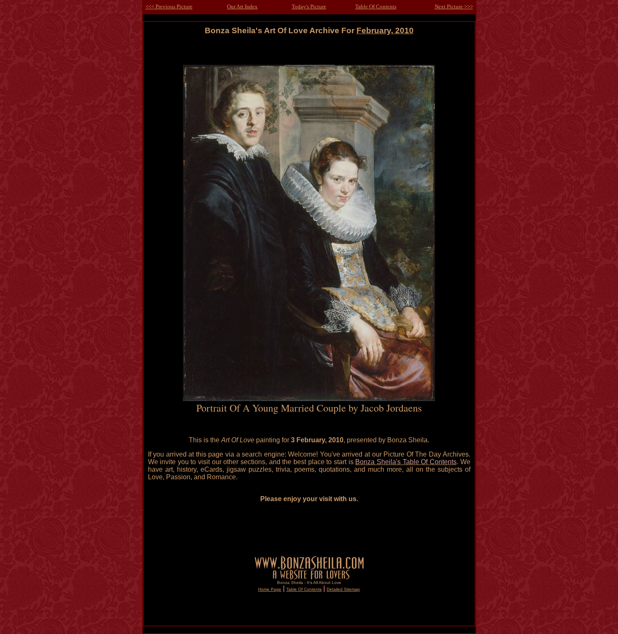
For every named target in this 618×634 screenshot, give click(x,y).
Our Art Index (242, 6)
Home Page (269, 589)
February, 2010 (385, 30)
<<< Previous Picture (169, 6)
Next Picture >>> (454, 6)
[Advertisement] (309, 54)
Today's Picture (309, 6)
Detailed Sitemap (343, 589)
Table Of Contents (375, 6)
